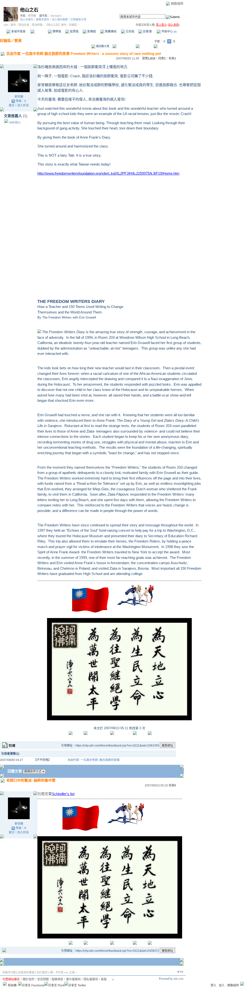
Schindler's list (63, 794)
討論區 (39, 31)
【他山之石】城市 (55, 24)
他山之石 (29, 10)
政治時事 (37, 24)
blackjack (56, 15)
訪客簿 (147, 31)
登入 (213, 985)
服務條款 (57, 979)
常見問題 (43, 979)
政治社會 (24, 24)
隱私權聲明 (90, 979)
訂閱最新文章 (78, 19)
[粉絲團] (5, 984)
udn (6, 24)
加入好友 (23, 105)
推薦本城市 (42, 19)
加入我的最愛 (60, 19)
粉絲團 (12, 985)
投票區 (74, 31)
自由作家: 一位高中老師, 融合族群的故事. (94, 760)
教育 (18, 40)
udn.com (178, 978)
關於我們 (28, 979)
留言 (11, 105)
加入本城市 (26, 19)
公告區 (129, 31)
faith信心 (15, 122)
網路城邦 (177, 3)
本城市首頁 (18, 31)
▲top (180, 971)
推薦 (172, 58)
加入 (222, 985)
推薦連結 (110, 31)
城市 (13, 24)
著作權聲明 (73, 979)
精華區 (56, 31)
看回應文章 (102, 46)
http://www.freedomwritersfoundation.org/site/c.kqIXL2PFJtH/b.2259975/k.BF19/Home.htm (108, 173)
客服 (104, 979)
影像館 (91, 31)
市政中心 (169, 31)
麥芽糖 (32, 15)
